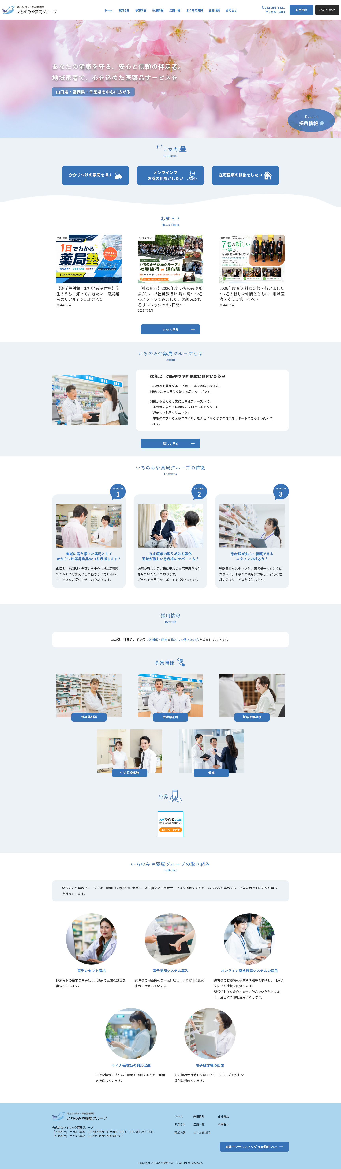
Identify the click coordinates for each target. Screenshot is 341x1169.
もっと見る (170, 329)
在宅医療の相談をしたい (240, 175)
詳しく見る (170, 443)
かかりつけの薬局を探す (90, 175)
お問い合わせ (327, 10)
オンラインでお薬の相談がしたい (165, 175)
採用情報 (301, 10)
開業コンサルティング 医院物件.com (251, 1146)
